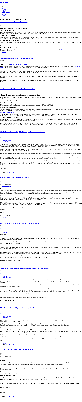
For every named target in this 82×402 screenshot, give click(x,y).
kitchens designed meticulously (66, 49)
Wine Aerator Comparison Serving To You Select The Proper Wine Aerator (24, 268)
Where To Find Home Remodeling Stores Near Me (16, 58)
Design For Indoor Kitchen (6, 141)
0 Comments (4, 52)
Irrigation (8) (4, 15)
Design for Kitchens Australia (7, 112)
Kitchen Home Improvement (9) (7, 13)
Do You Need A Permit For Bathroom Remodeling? (16, 349)
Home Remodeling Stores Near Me (21, 64)
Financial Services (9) (5, 14)
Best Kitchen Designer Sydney (7, 140)
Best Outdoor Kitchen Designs (6, 316)
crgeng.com (4, 2)
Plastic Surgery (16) (5, 8)
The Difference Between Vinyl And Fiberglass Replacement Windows (22, 132)
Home (3, 4)
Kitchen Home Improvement (10, 83)
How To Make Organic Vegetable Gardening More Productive (20, 308)
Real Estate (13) (4, 9)
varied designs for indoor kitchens (13, 78)
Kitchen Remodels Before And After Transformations (17, 89)
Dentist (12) (4, 10)
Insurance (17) (4, 7)
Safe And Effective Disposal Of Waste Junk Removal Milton (19, 223)
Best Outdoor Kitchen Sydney (6, 186)
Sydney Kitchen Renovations (6, 231)
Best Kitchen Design (5, 232)
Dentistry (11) (4, 11)
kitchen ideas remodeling (10, 44)
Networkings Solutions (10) (6, 12)
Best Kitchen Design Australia (6, 277)
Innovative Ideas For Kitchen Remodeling (14, 22)
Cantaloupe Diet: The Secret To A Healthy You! (15, 177)
